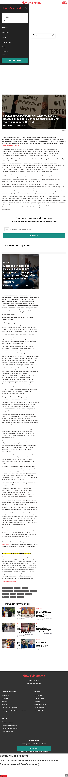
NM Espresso (38, 695)
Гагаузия (37, 701)
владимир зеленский (7, 588)
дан (25, 588)
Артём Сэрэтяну (8, 285)
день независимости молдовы (21, 591)
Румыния (5, 596)
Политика (6, 262)
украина (21, 596)
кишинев (5, 594)
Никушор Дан (28, 594)
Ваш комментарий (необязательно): (20, 764)
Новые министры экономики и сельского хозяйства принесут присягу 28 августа (43, 644)
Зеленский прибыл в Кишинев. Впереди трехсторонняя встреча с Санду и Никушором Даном (44, 629)
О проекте (5, 695)
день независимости (7, 591)
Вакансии (5, 704)
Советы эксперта (39, 707)
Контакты (5, 701)
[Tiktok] (37, 684)
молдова (21, 594)
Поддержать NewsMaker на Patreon (14, 711)
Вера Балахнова (8, 126)
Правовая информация (9, 707)
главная (17, 588)
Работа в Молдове (40, 704)
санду (13, 596)
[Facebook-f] (28, 684)
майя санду (13, 594)
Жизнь (5, 112)
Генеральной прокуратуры (11, 146)
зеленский (33, 591)
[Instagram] (34, 684)
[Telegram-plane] (40, 684)
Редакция (5, 698)
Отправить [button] (3, 776)
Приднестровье (39, 698)
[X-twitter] (31, 684)
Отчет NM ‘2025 (39, 711)
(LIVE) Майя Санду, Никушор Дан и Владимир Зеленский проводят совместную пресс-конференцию (43, 613)
